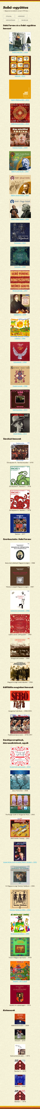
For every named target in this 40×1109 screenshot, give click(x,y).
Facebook (25, 20)
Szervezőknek (10, 20)
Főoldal (9, 16)
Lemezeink (21, 16)
